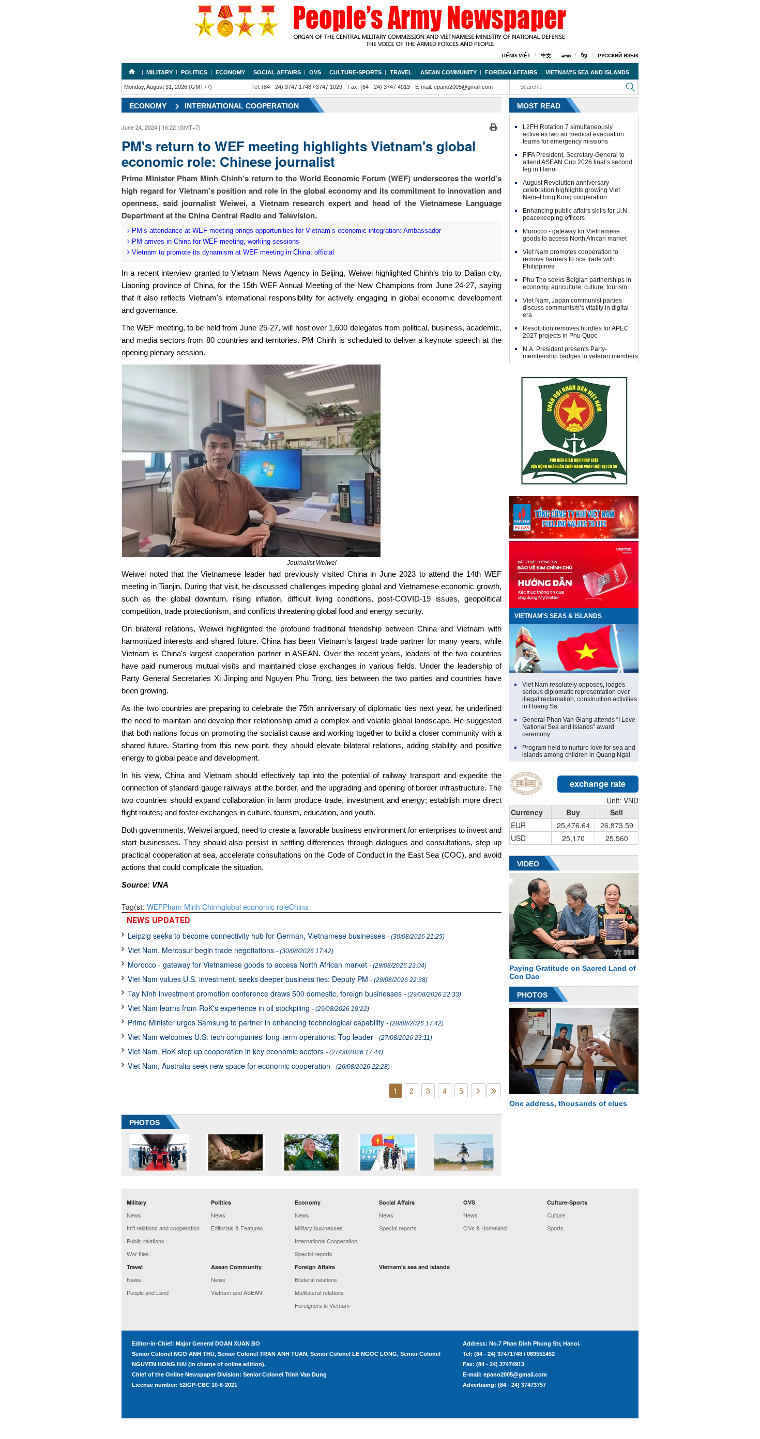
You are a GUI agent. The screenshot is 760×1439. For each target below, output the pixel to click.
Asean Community (448, 72)
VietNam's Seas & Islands (558, 616)
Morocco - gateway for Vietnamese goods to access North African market (277, 964)
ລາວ (566, 55)
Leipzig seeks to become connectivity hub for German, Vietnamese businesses (286, 935)
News (134, 1215)
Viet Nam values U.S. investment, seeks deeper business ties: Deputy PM (278, 979)
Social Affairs (277, 72)
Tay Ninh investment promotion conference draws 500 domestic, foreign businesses (294, 993)
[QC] (574, 515)
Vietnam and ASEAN (236, 1292)
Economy (230, 72)
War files (138, 1254)
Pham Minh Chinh (192, 907)
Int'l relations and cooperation (163, 1228)
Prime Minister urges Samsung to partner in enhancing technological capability (286, 1022)
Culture (556, 1215)
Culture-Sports (355, 72)
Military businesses (319, 1228)
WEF (155, 907)
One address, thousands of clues (568, 1103)
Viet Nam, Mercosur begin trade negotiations (230, 950)
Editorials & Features (237, 1228)
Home (132, 71)
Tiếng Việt (515, 55)
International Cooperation (242, 106)
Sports (555, 1228)
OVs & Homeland (485, 1228)
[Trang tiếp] (478, 1090)
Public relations (145, 1241)
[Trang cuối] (494, 1090)
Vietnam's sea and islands (587, 72)
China (298, 907)
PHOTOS (144, 1122)
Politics (194, 72)
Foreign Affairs (511, 72)
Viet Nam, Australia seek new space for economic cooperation (259, 1066)
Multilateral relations (319, 1292)
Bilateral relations (316, 1279)
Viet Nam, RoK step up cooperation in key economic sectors (255, 1051)
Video (528, 864)
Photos (532, 995)
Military (159, 72)
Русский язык (618, 55)
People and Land (148, 1292)
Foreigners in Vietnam (322, 1305)
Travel (401, 72)
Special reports (313, 1254)
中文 (546, 55)
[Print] (493, 126)
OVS (315, 72)
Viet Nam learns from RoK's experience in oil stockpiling (248, 1008)
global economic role (255, 907)
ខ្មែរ (584, 55)
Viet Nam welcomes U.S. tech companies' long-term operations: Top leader (280, 1037)
